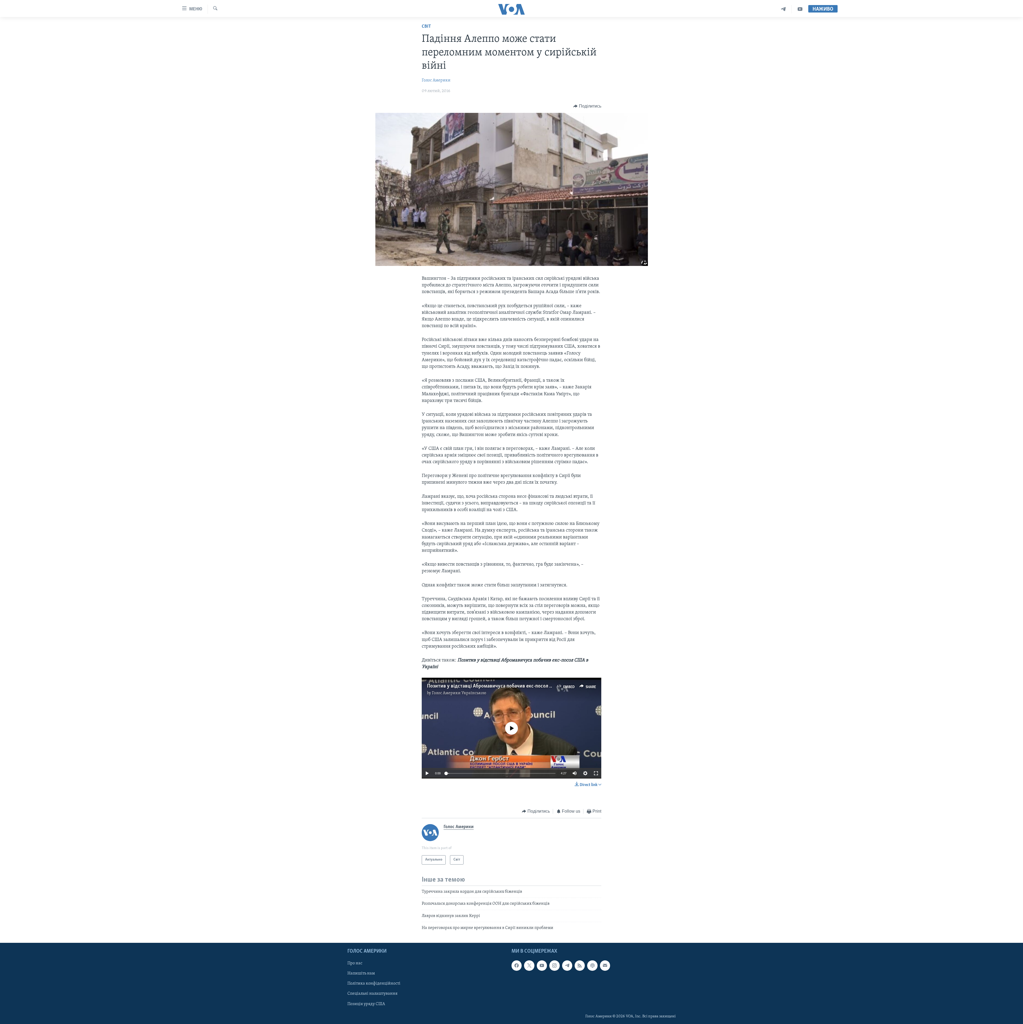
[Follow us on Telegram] (567, 966)
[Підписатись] (605, 966)
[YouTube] (800, 9)
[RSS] (580, 966)
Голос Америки (436, 80)
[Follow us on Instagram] (554, 966)
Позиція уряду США (366, 1004)
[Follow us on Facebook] (517, 966)
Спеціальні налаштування (372, 994)
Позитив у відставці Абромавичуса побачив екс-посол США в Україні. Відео (511, 686)
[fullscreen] (596, 773)
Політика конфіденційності (373, 984)
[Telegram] (783, 9)
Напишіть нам (361, 974)
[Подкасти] (592, 966)
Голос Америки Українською (459, 693)
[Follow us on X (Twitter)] (529, 966)
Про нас (354, 963)
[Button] (587, 106)
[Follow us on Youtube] (542, 966)
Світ (426, 26)
